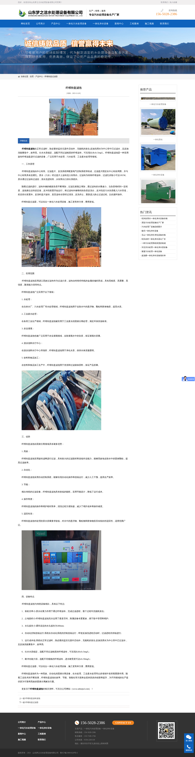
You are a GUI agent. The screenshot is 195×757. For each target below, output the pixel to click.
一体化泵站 (157, 129)
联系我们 (164, 2)
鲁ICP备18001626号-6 (69, 753)
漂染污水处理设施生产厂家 (153, 223)
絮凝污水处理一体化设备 (152, 251)
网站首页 (25, 23)
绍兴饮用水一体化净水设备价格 (155, 219)
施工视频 (149, 23)
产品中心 (55, 23)
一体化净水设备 (101, 23)
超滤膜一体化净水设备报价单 (154, 256)
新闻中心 (119, 23)
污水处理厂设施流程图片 (152, 227)
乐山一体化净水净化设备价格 (154, 235)
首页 (32, 77)
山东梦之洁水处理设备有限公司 (51, 13)
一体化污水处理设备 (76, 23)
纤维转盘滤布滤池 (32, 698)
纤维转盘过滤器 (31, 702)
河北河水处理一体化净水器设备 (155, 247)
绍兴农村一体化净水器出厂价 (154, 239)
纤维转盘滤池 (28, 149)
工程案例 (134, 23)
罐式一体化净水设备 (150, 231)
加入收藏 (173, 2)
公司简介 (40, 23)
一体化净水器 (157, 200)
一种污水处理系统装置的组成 (154, 243)
